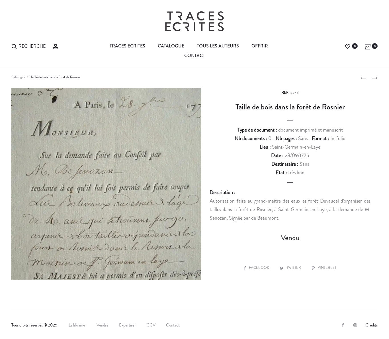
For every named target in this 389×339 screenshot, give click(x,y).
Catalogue (171, 46)
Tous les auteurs (218, 46)
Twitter (294, 267)
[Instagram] (355, 325)
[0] (348, 46)
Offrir (259, 46)
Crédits (371, 325)
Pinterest (327, 267)
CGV (150, 325)
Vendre (102, 325)
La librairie (77, 325)
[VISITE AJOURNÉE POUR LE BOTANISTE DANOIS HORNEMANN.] (363, 77)
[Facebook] (343, 325)
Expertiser (127, 325)
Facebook (259, 267)
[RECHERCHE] (14, 46)
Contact (194, 55)
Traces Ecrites (127, 46)
